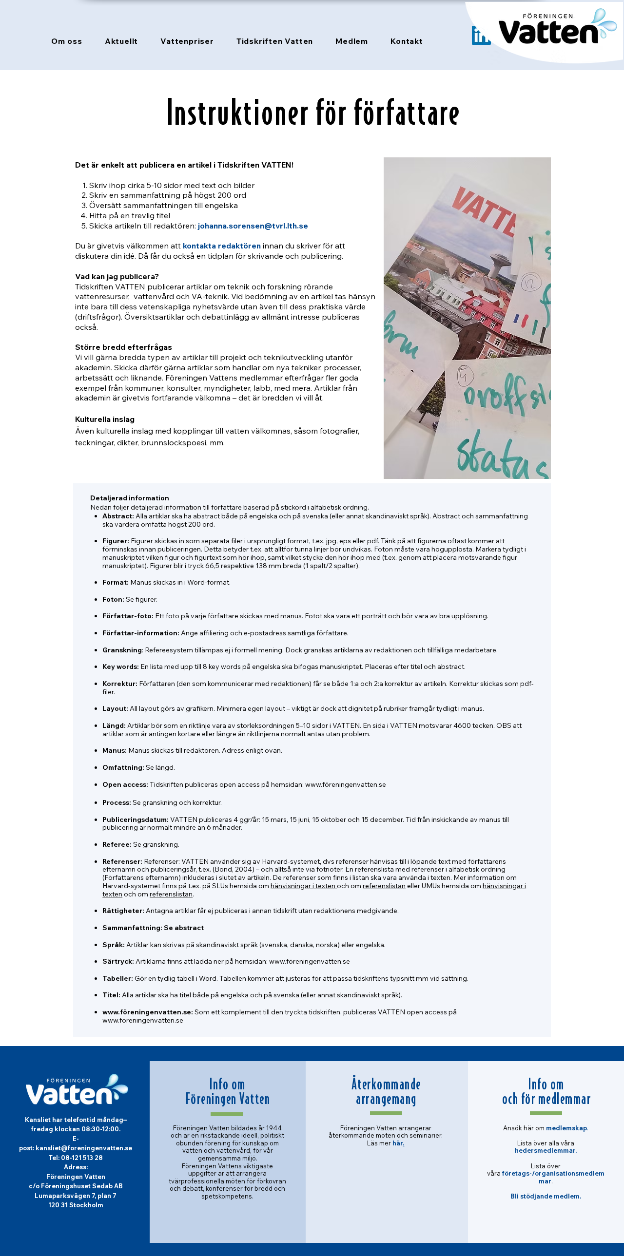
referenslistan (384, 885)
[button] (66, 41)
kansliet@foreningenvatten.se (84, 1148)
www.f (315, 784)
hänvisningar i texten (304, 885)
